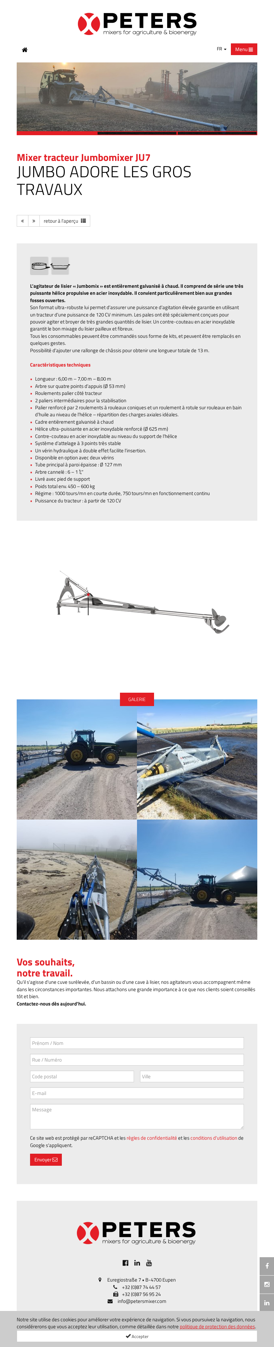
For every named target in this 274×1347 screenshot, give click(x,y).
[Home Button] (25, 49)
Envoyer (43, 1159)
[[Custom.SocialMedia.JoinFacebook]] (125, 1263)
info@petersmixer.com (142, 1301)
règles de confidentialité (152, 1138)
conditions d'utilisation (213, 1138)
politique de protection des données (217, 1326)
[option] (137, 98)
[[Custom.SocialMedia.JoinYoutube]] (149, 1263)
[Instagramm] (267, 1285)
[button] (25, 98)
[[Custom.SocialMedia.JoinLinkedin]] (137, 1263)
